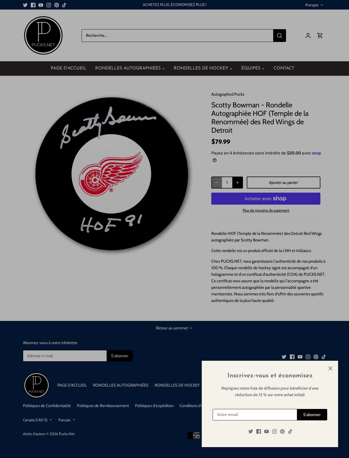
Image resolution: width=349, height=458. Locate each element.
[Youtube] (266, 431)
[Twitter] (250, 431)
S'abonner (312, 414)
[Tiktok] (290, 431)
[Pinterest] (282, 431)
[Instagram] (274, 431)
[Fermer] (330, 368)
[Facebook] (258, 431)
